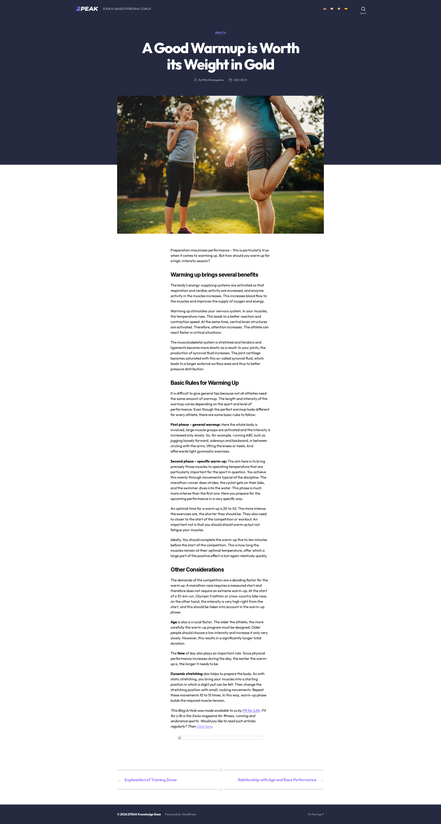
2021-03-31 (240, 80)
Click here (204, 726)
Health (220, 32)
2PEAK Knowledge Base (144, 814)
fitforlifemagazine (213, 80)
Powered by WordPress (180, 814)
